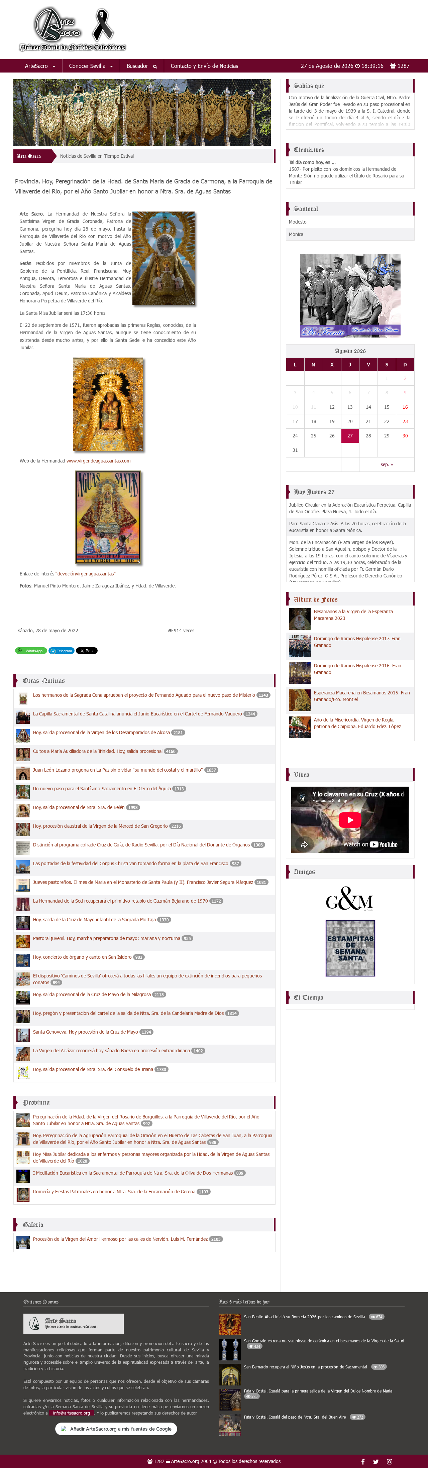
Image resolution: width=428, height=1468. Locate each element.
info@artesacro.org (71, 1413)
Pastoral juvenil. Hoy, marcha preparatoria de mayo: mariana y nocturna (106, 938)
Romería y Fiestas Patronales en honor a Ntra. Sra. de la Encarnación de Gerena (114, 1191)
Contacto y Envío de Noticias (204, 65)
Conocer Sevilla (88, 65)
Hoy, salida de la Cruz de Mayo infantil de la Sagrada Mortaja (94, 919)
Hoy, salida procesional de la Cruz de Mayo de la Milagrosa (92, 994)
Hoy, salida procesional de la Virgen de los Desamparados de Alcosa (101, 732)
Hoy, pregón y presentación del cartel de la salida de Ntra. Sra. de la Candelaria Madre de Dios (128, 1013)
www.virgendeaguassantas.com (99, 460)
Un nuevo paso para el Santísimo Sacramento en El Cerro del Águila (102, 788)
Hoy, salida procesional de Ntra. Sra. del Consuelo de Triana (93, 1069)
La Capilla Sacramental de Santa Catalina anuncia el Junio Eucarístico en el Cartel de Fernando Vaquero (137, 713)
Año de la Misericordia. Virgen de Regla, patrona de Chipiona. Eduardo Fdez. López (357, 722)
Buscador (138, 65)
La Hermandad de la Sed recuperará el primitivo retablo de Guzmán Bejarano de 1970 (120, 901)
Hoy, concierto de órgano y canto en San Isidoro (82, 957)
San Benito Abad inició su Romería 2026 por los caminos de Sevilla (313, 1316)
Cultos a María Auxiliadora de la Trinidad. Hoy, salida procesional (98, 751)
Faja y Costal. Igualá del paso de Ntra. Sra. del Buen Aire (303, 1417)
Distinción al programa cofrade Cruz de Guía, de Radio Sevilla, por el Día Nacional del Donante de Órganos (141, 844)
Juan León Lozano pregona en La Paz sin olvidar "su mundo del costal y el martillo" (118, 770)
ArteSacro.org (185, 1461)
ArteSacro (37, 65)
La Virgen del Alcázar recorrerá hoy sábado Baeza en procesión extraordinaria (111, 1050)
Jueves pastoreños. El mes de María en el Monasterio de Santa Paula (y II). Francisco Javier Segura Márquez (143, 882)
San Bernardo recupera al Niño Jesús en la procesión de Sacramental (314, 1366)
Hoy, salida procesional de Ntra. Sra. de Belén (79, 807)
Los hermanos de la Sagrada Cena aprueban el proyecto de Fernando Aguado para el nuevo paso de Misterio (144, 695)
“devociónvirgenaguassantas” (86, 573)
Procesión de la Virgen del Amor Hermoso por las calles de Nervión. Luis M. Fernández (120, 1239)
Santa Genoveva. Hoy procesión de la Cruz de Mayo (85, 1032)
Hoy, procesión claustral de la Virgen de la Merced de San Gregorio (100, 826)
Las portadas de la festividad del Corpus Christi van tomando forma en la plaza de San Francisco (130, 863)
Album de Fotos (316, 599)
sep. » (387, 464)
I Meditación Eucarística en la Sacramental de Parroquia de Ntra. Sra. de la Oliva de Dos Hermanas (133, 1173)
